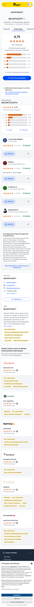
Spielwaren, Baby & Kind (10, 506)
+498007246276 (11, 282)
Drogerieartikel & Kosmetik (11, 381)
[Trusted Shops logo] (17, 4)
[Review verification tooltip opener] (24, 19)
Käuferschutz (7, 559)
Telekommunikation (9, 542)
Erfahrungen (18, 29)
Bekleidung (7, 411)
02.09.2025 (17, 193)
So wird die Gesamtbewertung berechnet (17, 72)
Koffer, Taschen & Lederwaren (12, 337)
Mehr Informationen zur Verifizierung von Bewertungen (17, 266)
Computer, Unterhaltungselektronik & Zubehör (16, 332)
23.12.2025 (17, 145)
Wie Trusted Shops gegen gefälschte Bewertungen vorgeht (16, 93)
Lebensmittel (7, 340)
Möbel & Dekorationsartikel (21, 340)
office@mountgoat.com (13, 288)
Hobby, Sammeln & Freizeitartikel (12, 414)
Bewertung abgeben (18, 78)
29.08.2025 (17, 216)
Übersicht (6, 29)
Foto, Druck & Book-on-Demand (12, 536)
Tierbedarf (27, 414)
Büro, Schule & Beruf (9, 329)
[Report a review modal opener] (28, 153)
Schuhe (24, 503)
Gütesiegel (7, 557)
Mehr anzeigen (11, 293)
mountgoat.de (10, 285)
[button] (4, 4)
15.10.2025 (17, 168)
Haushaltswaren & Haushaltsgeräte (13, 335)
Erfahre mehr (17, 355)
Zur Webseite (16, 299)
